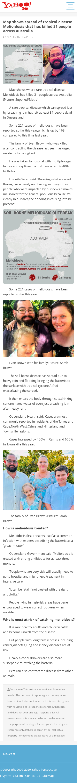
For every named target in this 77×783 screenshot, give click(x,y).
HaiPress (27, 37)
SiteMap (48, 776)
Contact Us (32, 776)
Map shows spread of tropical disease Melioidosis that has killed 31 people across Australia (37, 26)
